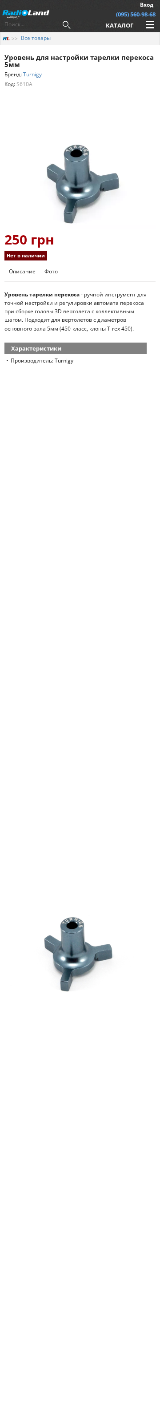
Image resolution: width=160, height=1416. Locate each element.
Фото (51, 271)
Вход (146, 4)
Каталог (119, 25)
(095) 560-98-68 (136, 14)
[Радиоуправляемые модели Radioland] (6, 38)
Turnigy (32, 74)
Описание (22, 271)
